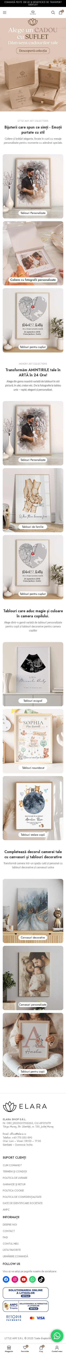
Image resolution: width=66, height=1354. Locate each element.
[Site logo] (33, 12)
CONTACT (9, 1231)
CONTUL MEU (11, 1243)
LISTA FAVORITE (12, 1250)
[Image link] (33, 186)
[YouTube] (23, 1279)
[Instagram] (15, 1279)
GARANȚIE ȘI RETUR (14, 1184)
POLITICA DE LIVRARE (15, 1178)
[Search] (53, 12)
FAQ (5, 1237)
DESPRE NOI (10, 1224)
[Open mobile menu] (4, 12)
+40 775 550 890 (22, 1137)
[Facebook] (6, 1279)
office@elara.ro (18, 1134)
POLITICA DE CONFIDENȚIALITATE (22, 1197)
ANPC (6, 1209)
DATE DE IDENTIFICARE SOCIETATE (23, 1203)
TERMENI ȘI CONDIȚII (15, 1171)
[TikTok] (41, 1279)
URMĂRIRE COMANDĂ (15, 1256)
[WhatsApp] (32, 1279)
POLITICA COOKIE (13, 1190)
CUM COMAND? (12, 1165)
